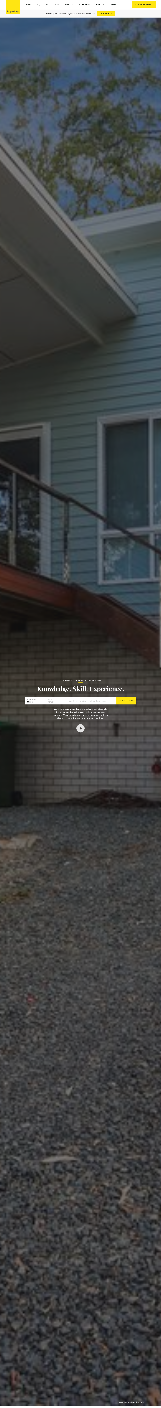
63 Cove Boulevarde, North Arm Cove (131, 1402)
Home (28, 4)
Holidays (69, 4)
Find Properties (126, 701)
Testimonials (84, 4)
